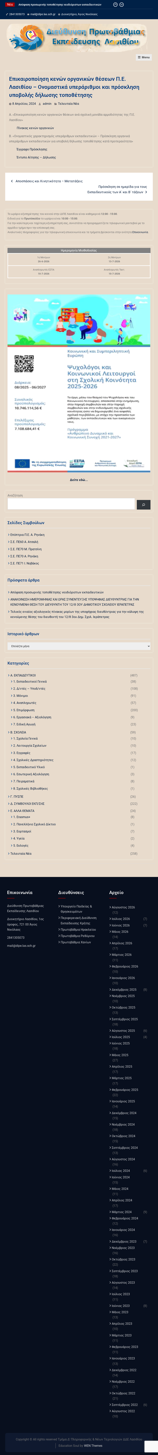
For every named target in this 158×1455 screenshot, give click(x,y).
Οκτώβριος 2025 (123, 1007)
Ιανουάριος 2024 (123, 1230)
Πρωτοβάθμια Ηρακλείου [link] (78, 929)
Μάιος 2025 (120, 1055)
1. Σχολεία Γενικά (25, 738)
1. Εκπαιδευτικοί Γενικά (30, 681)
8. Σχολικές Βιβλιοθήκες (30, 788)
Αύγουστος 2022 (123, 1411)
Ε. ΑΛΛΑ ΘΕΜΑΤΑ (22, 811)
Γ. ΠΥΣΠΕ (16, 796)
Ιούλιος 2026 (121, 919)
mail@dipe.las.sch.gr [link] (21, 946)
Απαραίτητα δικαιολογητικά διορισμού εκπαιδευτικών (52, 4)
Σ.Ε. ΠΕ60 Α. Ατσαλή (24, 542)
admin (47, 104)
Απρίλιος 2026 (122, 943)
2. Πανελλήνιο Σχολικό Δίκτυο (34, 824)
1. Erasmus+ (21, 817)
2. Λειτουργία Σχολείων (29, 745)
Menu (146, 57)
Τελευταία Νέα (68, 104)
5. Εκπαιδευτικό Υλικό (29, 767)
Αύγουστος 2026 (123, 907)
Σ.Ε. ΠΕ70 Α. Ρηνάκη (24, 556)
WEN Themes (93, 1446)
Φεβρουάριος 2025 (125, 1090)
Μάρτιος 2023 (122, 1335)
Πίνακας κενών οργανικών (35, 128)
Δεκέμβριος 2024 (124, 1113)
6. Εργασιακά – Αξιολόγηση (32, 717)
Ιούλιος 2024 (121, 1171)
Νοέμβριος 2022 (123, 1381)
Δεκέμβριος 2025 (124, 989)
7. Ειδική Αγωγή (24, 724)
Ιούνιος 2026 (121, 925)
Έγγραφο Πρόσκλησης (32, 149)
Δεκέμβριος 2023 (124, 1241)
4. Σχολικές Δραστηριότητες (33, 760)
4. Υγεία (18, 838)
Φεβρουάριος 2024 (125, 1218)
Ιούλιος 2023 (121, 1294)
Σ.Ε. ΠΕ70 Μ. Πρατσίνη (26, 549)
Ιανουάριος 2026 (123, 978)
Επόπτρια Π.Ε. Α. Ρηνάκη (27, 535)
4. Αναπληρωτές (24, 703)
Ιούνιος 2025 (121, 1043)
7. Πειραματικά (23, 781)
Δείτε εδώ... (79, 480)
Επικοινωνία (140, 232)
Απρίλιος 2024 (122, 1200)
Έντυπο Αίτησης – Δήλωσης (36, 157)
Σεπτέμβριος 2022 (125, 1405)
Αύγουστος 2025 (123, 1031)
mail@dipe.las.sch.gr (42, 14)
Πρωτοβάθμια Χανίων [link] (76, 942)
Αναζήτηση (15, 495)
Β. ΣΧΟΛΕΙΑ (18, 732)
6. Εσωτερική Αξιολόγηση (31, 774)
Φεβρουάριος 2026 (125, 966)
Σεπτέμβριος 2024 (125, 1148)
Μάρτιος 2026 (122, 955)
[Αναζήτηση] (143, 504)
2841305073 (17, 14)
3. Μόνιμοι (20, 696)
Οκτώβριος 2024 (123, 1136)
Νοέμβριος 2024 (123, 1124)
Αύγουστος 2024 (123, 1159)
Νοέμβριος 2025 (123, 996)
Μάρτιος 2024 (122, 1212)
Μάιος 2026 (120, 932)
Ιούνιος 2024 (121, 1177)
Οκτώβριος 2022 (123, 1393)
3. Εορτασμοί (22, 831)
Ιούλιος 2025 (121, 1037)
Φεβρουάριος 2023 (125, 1347)
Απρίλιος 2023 (122, 1324)
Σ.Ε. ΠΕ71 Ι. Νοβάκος (24, 563)
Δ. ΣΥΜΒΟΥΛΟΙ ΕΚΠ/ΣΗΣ (27, 804)
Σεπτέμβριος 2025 (125, 1019)
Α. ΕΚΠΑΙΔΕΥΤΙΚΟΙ (23, 675)
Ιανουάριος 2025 (123, 1101)
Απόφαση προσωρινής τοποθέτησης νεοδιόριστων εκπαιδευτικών (57, 592)
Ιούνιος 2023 (121, 1306)
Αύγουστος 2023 (123, 1282)
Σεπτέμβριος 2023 (125, 1271)
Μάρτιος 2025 (122, 1078)
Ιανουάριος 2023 (123, 1358)
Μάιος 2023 (120, 1312)
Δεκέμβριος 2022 (124, 1370)
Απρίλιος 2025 (122, 1066)
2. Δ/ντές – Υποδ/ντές (29, 688)
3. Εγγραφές (21, 753)
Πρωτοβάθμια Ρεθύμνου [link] (78, 936)
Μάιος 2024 (120, 1189)
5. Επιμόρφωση (23, 710)
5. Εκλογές (21, 845)
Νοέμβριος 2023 (123, 1248)
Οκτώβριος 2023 (123, 1259)
